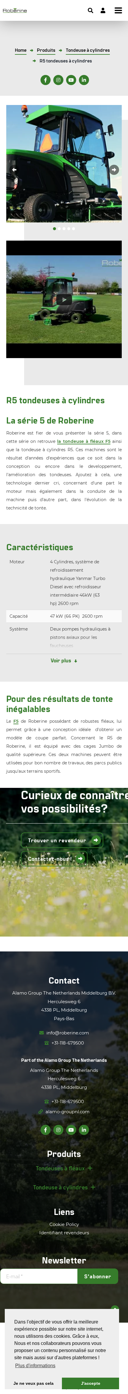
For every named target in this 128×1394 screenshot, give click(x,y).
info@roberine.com (67, 1033)
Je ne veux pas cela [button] (33, 1383)
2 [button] (59, 228)
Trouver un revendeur (58, 840)
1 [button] (54, 228)
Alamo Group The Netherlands (75, 1060)
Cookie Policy (64, 1224)
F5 (15, 721)
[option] (64, 163)
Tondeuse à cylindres (60, 1187)
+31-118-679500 (67, 1043)
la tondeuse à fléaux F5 (83, 441)
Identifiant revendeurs (64, 1232)
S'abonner (97, 1276)
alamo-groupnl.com (67, 1111)
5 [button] (73, 228)
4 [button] (68, 228)
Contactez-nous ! (50, 858)
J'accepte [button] (90, 1383)
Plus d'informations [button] (35, 1365)
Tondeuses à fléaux (60, 1168)
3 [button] (64, 228)
